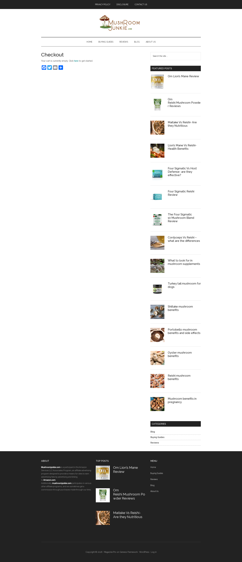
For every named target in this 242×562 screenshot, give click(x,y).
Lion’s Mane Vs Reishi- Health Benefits (182, 147)
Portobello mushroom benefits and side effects (184, 331)
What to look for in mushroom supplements (184, 262)
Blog (152, 431)
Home (153, 467)
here (76, 61)
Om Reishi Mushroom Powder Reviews (184, 103)
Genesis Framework (129, 552)
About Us (154, 491)
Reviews (154, 442)
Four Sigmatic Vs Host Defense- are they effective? (182, 172)
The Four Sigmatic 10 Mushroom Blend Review (181, 218)
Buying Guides (157, 437)
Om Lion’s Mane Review (183, 76)
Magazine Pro (110, 552)
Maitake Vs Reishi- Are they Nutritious (182, 124)
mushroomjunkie (117, 23)
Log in (154, 552)
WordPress (144, 552)
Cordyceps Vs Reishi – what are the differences (184, 239)
